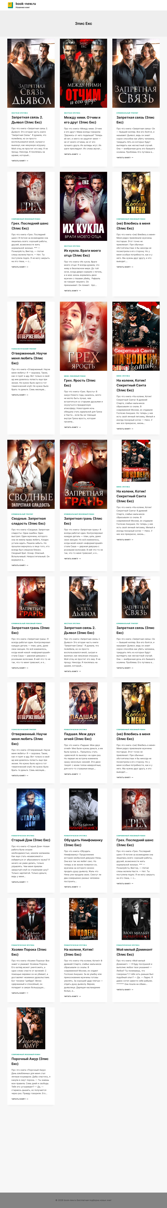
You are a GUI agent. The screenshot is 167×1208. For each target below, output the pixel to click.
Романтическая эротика (75, 729)
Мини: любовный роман (75, 376)
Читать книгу (19, 161)
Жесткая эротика (19, 113)
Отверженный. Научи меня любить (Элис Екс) (29, 358)
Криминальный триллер (127, 113)
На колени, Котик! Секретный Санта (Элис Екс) (131, 385)
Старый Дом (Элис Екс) (30, 840)
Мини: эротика (123, 376)
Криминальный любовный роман (79, 514)
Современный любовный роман (25, 219)
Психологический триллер (23, 349)
